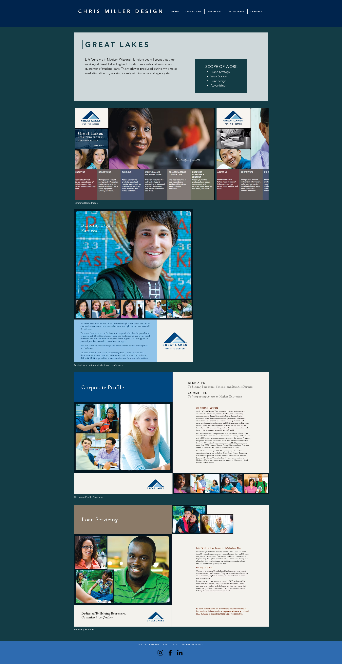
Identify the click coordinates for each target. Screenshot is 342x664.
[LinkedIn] (180, 652)
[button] (193, 11)
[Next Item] (261, 154)
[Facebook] (170, 652)
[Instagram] (160, 652)
